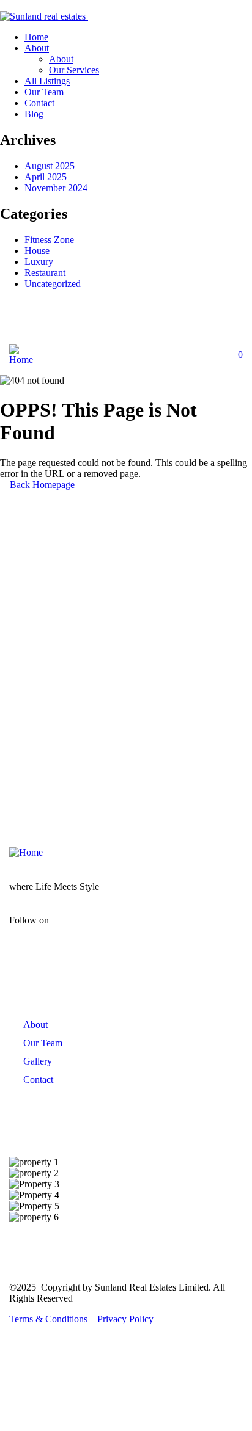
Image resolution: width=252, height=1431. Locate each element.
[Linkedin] (185, 320)
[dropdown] (3, 5)
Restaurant (44, 273)
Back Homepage (41, 484)
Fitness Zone (49, 240)
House (37, 251)
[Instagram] (140, 320)
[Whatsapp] (49, 320)
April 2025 (45, 177)
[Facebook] (95, 320)
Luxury (38, 262)
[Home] (23, 359)
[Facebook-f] (76, 930)
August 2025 (49, 166)
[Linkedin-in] (148, 930)
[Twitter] (230, 320)
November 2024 (55, 188)
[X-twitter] (184, 930)
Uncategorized (52, 284)
